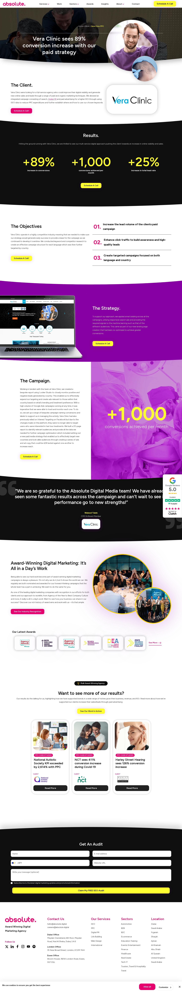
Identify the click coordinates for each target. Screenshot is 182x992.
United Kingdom (158, 958)
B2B (123, 928)
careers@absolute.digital (58, 927)
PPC (93, 928)
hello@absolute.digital (57, 924)
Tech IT (124, 962)
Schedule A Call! (21, 111)
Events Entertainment (130, 945)
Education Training (129, 941)
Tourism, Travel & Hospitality (133, 966)
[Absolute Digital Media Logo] (14, 4)
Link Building (96, 936)
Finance (124, 949)
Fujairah (154, 932)
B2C (123, 932)
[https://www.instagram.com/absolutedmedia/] (22, 946)
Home (80, 26)
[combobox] (14, 863)
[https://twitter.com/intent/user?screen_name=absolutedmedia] (6, 946)
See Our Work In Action (91, 711)
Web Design (96, 941)
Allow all (147, 987)
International (96, 945)
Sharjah (154, 936)
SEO (93, 924)
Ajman (154, 941)
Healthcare (126, 953)
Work (87, 26)
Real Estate (126, 958)
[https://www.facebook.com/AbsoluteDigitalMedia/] (17, 946)
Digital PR (52, 99)
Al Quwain (155, 953)
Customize (163, 987)
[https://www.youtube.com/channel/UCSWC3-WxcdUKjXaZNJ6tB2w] (28, 946)
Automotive (126, 924)
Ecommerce (126, 936)
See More (153, 642)
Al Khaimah (156, 945)
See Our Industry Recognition (27, 611)
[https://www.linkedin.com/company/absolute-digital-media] (12, 946)
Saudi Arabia (156, 928)
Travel (123, 970)
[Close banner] (180, 987)
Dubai (153, 924)
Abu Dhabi (155, 949)
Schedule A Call (165, 3)
